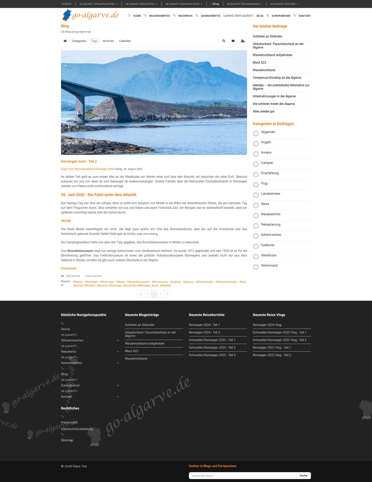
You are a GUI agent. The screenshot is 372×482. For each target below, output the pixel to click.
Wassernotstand (264, 70)
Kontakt (290, 3)
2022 (111, 169)
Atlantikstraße (205, 281)
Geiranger (115, 285)
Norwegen (101, 169)
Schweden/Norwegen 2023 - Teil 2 (212, 347)
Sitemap (67, 440)
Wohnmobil (107, 281)
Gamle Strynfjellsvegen (137, 285)
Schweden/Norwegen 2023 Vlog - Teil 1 (280, 332)
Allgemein (268, 132)
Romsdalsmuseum (138, 281)
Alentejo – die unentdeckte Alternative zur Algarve (281, 87)
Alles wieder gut (263, 111)
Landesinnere (270, 193)
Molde (121, 281)
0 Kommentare (92, 276)
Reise (77, 169)
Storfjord (90, 285)
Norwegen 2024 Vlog (267, 325)
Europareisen (251, 3)
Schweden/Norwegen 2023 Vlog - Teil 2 (280, 340)
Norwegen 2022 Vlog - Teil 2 (272, 355)
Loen (155, 285)
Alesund (102, 285)
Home (67, 3)
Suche (304, 475)
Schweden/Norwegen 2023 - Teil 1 (212, 340)
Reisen (78, 281)
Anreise (266, 152)
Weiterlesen (69, 268)
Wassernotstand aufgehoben (272, 55)
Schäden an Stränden (267, 36)
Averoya (176, 281)
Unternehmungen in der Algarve (274, 96)
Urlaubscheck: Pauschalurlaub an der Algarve (278, 45)
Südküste (267, 245)
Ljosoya (188, 281)
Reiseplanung (270, 224)
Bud (243, 281)
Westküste (268, 255)
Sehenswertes (190, 3)
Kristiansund (160, 281)
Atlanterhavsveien (227, 281)
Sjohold (79, 285)
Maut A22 (259, 62)
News (265, 204)
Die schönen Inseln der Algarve (274, 104)
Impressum (69, 422)
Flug (264, 183)
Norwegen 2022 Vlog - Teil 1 (272, 347)
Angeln (266, 142)
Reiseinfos (148, 3)
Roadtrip (166, 285)
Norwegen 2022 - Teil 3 (79, 161)
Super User (67, 169)
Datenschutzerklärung (77, 429)
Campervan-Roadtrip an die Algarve (277, 77)
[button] (224, 41)
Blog (216, 3)
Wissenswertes (105, 3)
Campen (267, 163)
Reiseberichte (270, 214)
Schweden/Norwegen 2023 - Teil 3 (212, 355)
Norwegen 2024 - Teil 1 (204, 325)
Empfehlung (270, 173)
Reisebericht (89, 169)
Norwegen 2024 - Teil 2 (204, 332)
